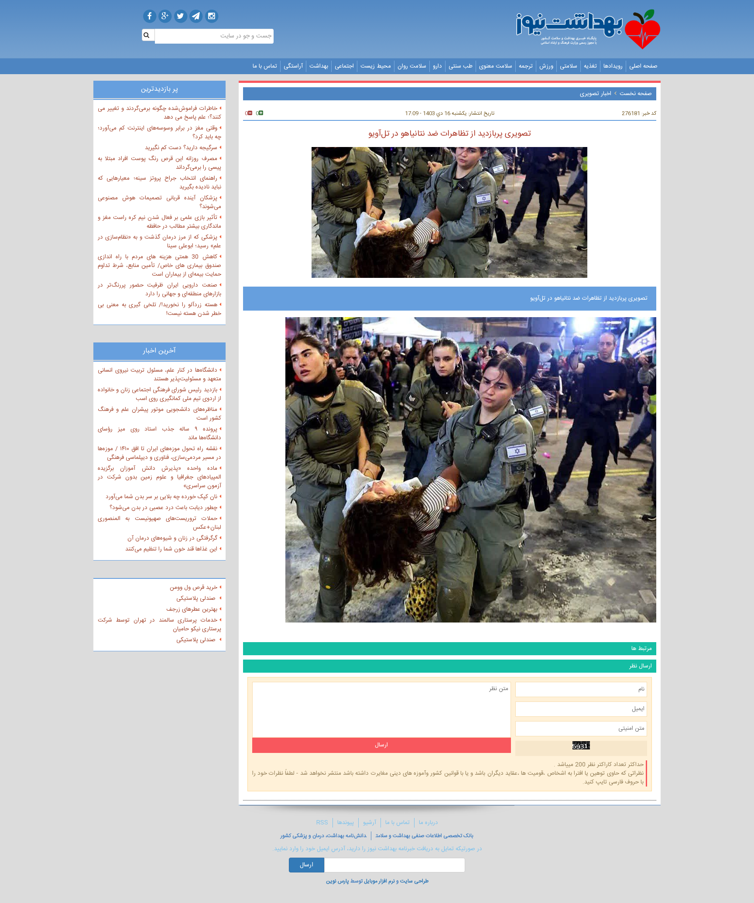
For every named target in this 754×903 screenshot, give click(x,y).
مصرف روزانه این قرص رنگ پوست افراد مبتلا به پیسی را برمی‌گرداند (159, 163)
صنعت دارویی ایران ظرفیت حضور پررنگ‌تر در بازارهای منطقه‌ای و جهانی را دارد (159, 289)
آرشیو (369, 823)
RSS (322, 823)
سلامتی (568, 66)
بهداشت (318, 66)
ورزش (546, 66)
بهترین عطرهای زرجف (191, 609)
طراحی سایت (414, 881)
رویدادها (613, 66)
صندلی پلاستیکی (196, 598)
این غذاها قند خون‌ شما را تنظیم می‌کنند (171, 549)
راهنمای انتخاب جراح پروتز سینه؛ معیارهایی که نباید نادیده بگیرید (159, 183)
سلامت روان (412, 66)
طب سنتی (461, 66)
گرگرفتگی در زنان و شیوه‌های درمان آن (172, 538)
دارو (437, 66)
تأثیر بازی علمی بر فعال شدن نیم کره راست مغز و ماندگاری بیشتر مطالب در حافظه (159, 222)
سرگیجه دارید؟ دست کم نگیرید (181, 148)
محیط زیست (375, 66)
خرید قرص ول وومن (193, 587)
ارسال (306, 865)
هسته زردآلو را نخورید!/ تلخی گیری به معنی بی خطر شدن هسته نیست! (159, 309)
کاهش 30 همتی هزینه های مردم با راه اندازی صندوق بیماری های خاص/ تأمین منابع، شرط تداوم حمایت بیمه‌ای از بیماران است (159, 265)
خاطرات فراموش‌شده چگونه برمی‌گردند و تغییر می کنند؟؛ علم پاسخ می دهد (159, 113)
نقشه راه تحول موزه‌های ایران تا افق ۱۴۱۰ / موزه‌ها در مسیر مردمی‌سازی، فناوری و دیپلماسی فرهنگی (159, 453)
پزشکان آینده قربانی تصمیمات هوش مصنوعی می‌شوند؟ (159, 202)
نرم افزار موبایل (379, 881)
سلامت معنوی (495, 66)
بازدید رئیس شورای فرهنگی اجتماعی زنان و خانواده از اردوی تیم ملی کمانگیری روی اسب (159, 394)
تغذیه (590, 66)
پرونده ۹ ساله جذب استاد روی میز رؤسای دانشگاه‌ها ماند (159, 433)
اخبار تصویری (595, 94)
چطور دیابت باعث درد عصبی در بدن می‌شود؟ (163, 508)
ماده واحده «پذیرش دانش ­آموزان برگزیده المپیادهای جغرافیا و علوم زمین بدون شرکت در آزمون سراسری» (159, 477)
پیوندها (345, 823)
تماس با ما (265, 66)
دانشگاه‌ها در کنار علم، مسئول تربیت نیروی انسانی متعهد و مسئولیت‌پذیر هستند (159, 375)
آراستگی (293, 66)
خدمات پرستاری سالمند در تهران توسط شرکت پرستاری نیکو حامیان (159, 625)
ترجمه (526, 66)
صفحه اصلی (643, 66)
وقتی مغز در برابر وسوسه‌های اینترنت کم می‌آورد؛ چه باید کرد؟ (159, 132)
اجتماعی (344, 66)
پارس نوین (337, 881)
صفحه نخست (636, 94)
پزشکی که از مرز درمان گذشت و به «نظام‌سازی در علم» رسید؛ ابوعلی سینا (159, 242)
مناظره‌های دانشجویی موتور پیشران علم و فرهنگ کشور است (159, 414)
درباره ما (428, 823)
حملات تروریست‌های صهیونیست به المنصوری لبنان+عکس (159, 523)
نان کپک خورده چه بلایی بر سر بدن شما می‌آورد (161, 497)
